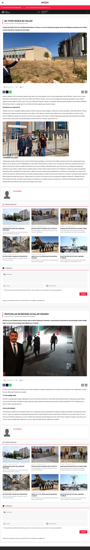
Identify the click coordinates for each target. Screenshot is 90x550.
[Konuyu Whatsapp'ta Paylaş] (10, 92)
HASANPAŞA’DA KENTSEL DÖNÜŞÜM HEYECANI (13, 229)
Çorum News (17, 191)
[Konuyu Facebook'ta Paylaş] (4, 92)
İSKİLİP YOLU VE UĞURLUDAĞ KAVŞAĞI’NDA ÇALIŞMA (44, 257)
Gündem (12, 23)
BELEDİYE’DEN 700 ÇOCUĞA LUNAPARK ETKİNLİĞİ (72, 257)
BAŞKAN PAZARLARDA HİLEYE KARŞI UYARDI (73, 228)
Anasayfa (6, 23)
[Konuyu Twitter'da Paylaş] (7, 92)
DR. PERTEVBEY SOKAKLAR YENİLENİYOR (15, 256)
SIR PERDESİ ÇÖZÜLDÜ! (31, 7)
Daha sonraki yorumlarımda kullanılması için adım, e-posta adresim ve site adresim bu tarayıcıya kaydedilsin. (33, 290)
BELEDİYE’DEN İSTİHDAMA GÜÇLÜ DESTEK (44, 228)
